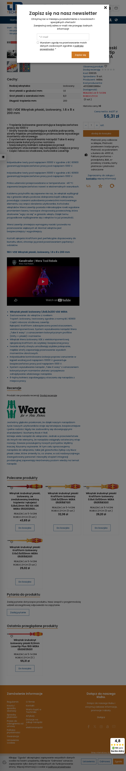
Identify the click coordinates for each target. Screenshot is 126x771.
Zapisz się (80, 54)
